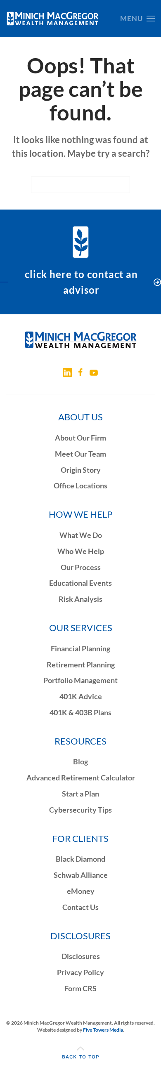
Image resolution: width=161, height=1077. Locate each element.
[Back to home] (52, 18)
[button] (137, 18)
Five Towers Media (103, 1030)
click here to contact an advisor (81, 282)
